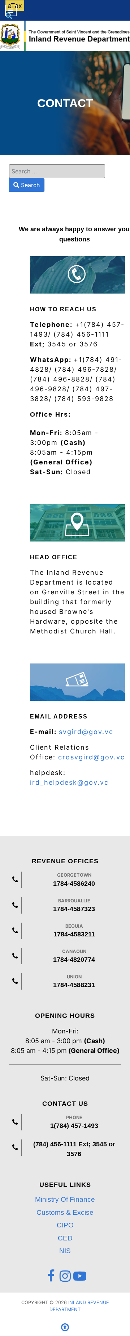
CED (65, 1238)
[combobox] (57, 171)
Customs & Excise (65, 1212)
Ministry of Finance (65, 1199)
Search (29, 185)
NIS (65, 1251)
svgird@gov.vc (87, 732)
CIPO (65, 1225)
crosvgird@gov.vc (91, 757)
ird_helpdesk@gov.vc (69, 782)
